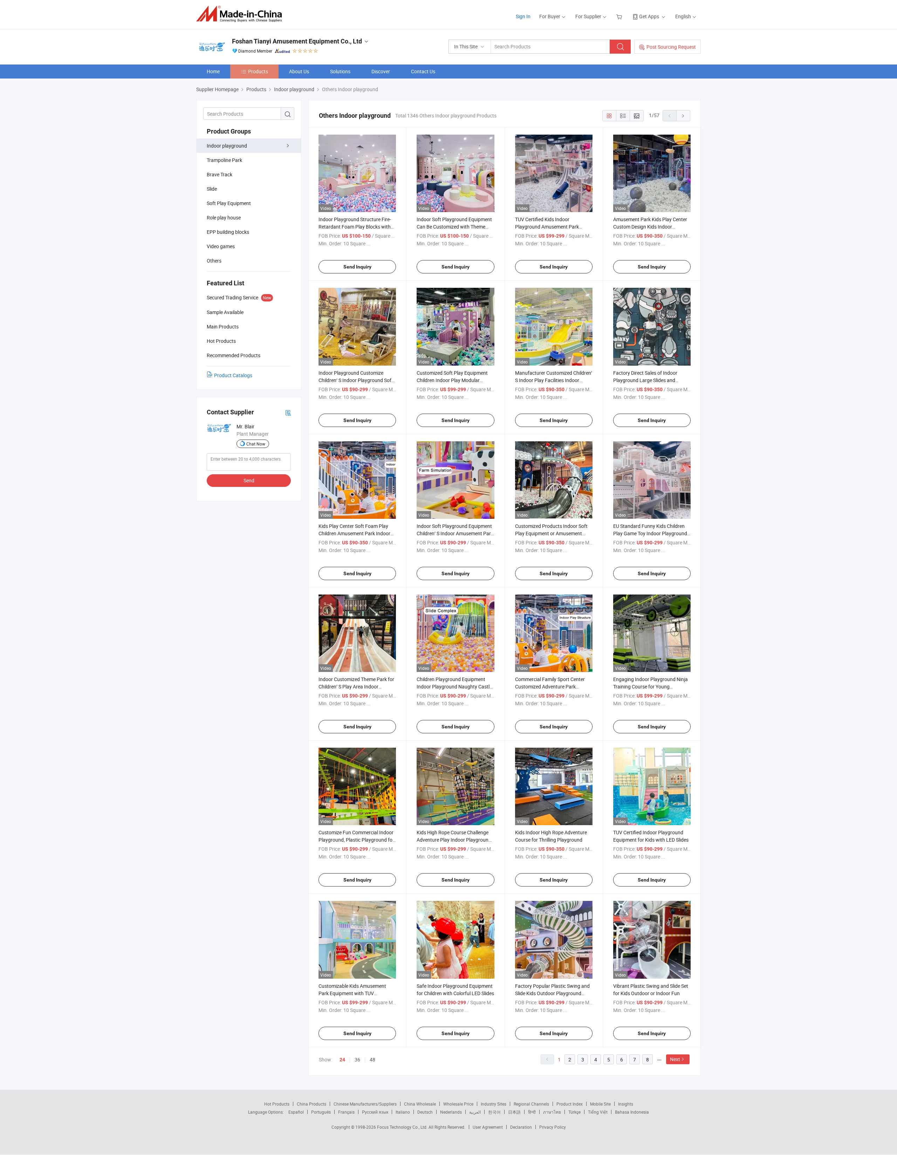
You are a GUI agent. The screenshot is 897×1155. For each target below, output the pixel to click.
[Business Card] (288, 412)
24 (342, 1059)
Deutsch (425, 1112)
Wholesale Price (458, 1104)
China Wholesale (420, 1104)
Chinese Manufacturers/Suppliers (365, 1104)
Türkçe (574, 1112)
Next (675, 1059)
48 (372, 1059)
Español (296, 1112)
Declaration (521, 1127)
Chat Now (255, 444)
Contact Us (423, 71)
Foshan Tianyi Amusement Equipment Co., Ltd (297, 41)
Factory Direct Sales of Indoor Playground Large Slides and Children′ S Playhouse (645, 380)
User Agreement (488, 1127)
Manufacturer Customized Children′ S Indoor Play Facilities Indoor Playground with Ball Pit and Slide (553, 380)
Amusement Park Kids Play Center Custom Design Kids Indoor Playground (650, 226)
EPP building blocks (228, 232)
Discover (380, 71)
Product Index (569, 1104)
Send (249, 480)
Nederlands (451, 1112)
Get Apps (649, 16)
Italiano (403, 1112)
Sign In (523, 16)
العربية (475, 1112)
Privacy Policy (552, 1127)
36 (357, 1059)
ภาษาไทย (552, 1112)
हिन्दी (532, 1112)
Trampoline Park (224, 160)
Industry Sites (493, 1104)
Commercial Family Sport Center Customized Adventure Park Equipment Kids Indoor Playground (553, 686)
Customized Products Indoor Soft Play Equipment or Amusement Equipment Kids (551, 533)
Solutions (340, 71)
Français (346, 1112)
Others (214, 260)
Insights (625, 1104)
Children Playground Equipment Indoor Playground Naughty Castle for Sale (454, 686)
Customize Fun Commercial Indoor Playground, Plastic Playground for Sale (356, 839)
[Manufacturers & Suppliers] (241, 14)
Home (213, 71)
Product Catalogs (233, 375)
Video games (221, 246)
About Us (299, 71)
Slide (212, 188)
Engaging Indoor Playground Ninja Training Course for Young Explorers (650, 686)
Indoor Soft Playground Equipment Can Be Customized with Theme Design (454, 226)
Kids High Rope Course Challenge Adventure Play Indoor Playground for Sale (454, 839)
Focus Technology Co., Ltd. (403, 1127)
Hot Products (276, 1104)
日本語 (514, 1112)
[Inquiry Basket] (620, 16)
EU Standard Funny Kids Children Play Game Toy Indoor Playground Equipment (650, 533)
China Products (311, 1104)
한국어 (494, 1112)
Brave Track (219, 174)
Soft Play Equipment (229, 203)
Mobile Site (600, 1104)
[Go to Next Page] (683, 115)
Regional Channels (531, 1104)
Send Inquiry (357, 267)
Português (321, 1112)
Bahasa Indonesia (632, 1112)
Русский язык (375, 1112)
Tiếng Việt (598, 1112)
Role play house (224, 217)
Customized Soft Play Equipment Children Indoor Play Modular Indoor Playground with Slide (452, 380)
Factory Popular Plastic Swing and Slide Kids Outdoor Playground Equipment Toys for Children (552, 993)
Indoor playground (227, 145)
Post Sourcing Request (671, 46)
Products (258, 71)
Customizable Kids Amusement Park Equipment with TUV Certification (352, 993)
